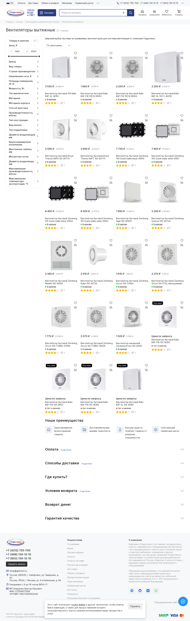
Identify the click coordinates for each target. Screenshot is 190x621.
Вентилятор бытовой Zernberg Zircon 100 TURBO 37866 (61, 344)
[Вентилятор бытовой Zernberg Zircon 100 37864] (132, 254)
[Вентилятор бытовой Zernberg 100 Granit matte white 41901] (168, 129)
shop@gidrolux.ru (18, 571)
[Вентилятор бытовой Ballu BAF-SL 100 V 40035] (168, 67)
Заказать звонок (16, 564)
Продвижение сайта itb (169, 602)
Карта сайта (29, 614)
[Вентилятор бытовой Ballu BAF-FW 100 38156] (168, 317)
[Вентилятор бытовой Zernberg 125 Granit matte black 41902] (61, 192)
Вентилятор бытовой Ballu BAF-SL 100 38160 (129, 403)
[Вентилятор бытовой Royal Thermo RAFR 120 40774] (61, 129)
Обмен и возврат (50, 3)
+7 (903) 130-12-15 (169, 3)
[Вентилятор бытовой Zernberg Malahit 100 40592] (61, 254)
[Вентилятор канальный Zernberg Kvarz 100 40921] (132, 317)
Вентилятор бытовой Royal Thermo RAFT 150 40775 (95, 157)
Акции (70, 548)
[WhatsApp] (156, 590)
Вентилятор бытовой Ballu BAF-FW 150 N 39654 (129, 94)
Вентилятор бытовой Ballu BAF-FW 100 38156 (165, 341)
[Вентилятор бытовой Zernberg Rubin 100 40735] (97, 254)
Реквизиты (72, 594)
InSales (42, 617)
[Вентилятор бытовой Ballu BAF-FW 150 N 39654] (132, 67)
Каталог (19, 22)
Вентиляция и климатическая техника (42, 22)
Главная (9, 22)
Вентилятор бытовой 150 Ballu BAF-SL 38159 (60, 94)
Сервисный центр (84, 3)
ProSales (20, 617)
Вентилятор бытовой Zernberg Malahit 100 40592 (61, 282)
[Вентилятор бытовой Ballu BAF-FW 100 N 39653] (97, 67)
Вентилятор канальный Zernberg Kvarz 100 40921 (129, 344)
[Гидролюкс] (15, 12)
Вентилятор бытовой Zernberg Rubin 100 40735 (97, 282)
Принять (135, 606)
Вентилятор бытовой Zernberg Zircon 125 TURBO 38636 (97, 344)
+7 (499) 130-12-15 (149, 3)
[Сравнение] (75, 57)
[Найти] (130, 12)
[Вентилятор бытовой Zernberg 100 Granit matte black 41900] (132, 129)
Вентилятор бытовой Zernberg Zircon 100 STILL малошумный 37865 (168, 282)
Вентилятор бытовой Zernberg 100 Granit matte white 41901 (168, 157)
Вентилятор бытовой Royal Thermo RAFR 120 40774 (59, 157)
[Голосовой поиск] (123, 12)
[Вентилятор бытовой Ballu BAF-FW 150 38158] (97, 379)
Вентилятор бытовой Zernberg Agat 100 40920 (132, 219)
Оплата (21, 3)
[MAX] (140, 590)
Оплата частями (75, 560)
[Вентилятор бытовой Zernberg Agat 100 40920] (132, 192)
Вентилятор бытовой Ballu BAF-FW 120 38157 (58, 403)
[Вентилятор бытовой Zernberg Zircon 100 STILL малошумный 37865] (168, 254)
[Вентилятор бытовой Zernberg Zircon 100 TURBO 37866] (61, 317)
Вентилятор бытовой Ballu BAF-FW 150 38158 (94, 403)
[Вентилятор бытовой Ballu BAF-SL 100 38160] (132, 379)
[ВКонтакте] (148, 590)
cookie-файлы (78, 604)
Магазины (67, 3)
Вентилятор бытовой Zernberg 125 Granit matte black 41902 (61, 219)
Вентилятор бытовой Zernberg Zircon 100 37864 (132, 282)
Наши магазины (75, 581)
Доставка (33, 3)
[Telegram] (132, 590)
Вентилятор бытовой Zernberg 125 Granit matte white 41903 (97, 219)
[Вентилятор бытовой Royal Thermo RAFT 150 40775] (97, 129)
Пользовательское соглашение (83, 598)
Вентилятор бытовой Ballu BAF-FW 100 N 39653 (94, 94)
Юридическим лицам (78, 577)
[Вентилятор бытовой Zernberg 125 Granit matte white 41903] (97, 192)
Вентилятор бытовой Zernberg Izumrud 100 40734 (168, 219)
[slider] (8, 56)
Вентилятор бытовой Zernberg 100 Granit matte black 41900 (132, 157)
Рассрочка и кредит (77, 565)
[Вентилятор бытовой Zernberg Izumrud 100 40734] (168, 192)
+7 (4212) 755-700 (129, 3)
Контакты (72, 590)
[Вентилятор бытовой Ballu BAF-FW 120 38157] (61, 379)
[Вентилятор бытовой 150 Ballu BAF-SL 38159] (61, 67)
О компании (73, 544)
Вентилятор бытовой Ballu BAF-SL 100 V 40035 (165, 94)
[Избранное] (75, 53)
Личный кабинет (75, 552)
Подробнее (66, 450)
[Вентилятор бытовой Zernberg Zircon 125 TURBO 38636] (97, 317)
